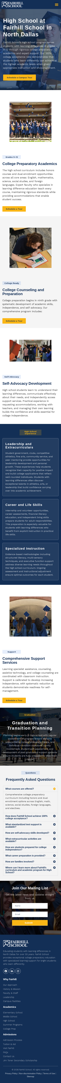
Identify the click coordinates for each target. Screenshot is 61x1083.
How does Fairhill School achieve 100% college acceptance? (26, 817)
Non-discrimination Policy (30, 1073)
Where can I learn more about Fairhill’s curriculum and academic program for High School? (28, 870)
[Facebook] (6, 971)
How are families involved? (19, 861)
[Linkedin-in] (12, 971)
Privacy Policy (11, 1073)
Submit (29, 922)
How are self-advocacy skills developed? (27, 833)
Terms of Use (49, 1073)
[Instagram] (18, 971)
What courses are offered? (19, 789)
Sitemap (30, 1076)
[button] (56, 4)
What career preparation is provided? (25, 855)
